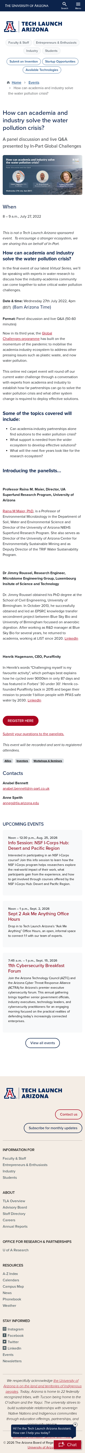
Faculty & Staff (18, 43)
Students (51, 51)
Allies (8, 760)
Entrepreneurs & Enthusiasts (56, 43)
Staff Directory (14, 1214)
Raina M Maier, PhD (18, 511)
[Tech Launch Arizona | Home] (42, 27)
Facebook (16, 1335)
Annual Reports (15, 1226)
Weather (9, 1305)
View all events (42, 1043)
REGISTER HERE (21, 721)
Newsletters (12, 1361)
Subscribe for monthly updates (53, 1128)
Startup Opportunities (60, 61)
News (7, 1293)
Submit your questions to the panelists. (33, 734)
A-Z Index (10, 1274)
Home (16, 82)
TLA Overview (14, 1201)
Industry (32, 51)
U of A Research (16, 1250)
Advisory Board (15, 1207)
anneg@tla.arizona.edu (21, 803)
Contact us (68, 1114)
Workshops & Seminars (48, 760)
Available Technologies (42, 70)
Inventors (22, 760)
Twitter (13, 1342)
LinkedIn (71, 638)
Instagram (16, 1329)
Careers (9, 1220)
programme (30, 339)
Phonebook (12, 1299)
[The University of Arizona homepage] (26, 5)
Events (34, 82)
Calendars (11, 1280)
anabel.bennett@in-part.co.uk (26, 788)
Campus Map (13, 1286)
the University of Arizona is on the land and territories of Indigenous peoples (42, 1386)
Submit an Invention (24, 61)
